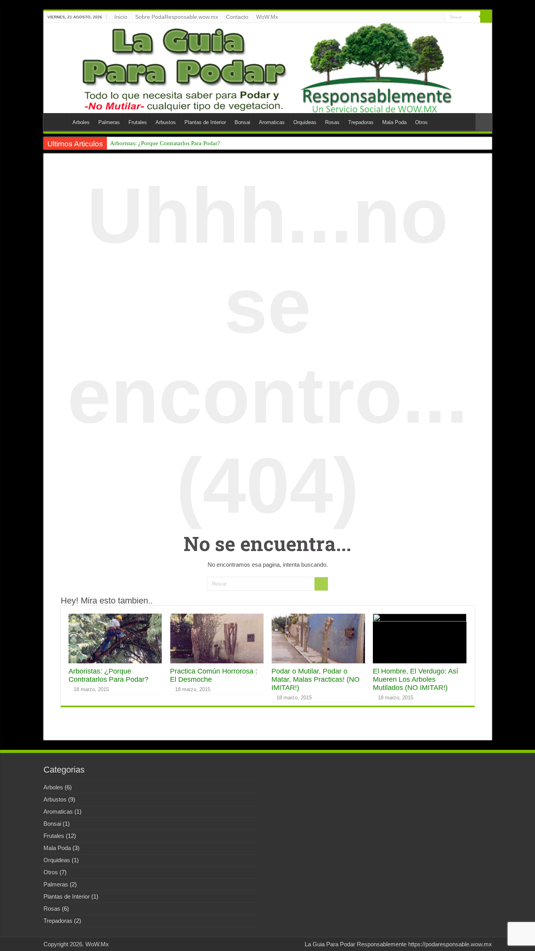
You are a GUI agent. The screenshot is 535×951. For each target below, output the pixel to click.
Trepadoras (361, 122)
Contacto (237, 17)
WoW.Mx (267, 17)
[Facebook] (424, 17)
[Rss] (417, 17)
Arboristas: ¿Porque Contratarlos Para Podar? (165, 143)
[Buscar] (486, 17)
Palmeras (109, 122)
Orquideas (304, 122)
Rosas (332, 122)
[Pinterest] (439, 17)
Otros (421, 122)
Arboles (81, 122)
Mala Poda (394, 122)
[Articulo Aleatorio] (483, 122)
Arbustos (165, 122)
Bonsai (242, 122)
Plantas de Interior (205, 122)
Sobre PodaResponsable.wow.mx (176, 17)
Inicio (120, 17)
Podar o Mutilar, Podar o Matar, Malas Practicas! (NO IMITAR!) (315, 679)
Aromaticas (272, 122)
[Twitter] (432, 17)
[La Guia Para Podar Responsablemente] (267, 68)
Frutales (137, 122)
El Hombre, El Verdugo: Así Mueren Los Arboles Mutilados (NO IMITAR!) (415, 679)
